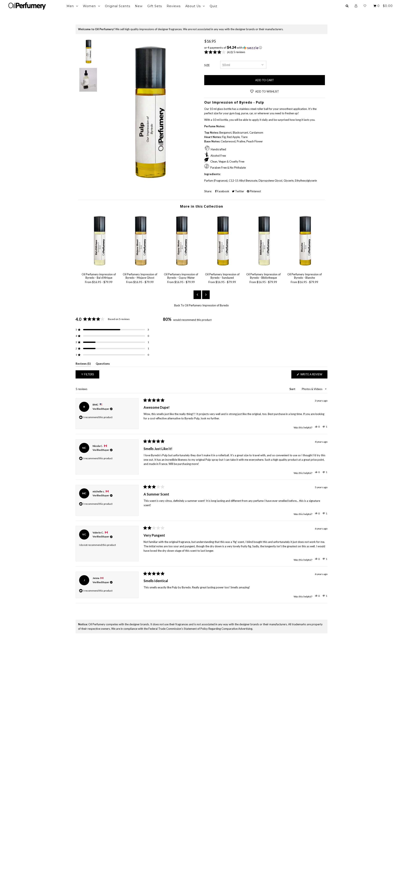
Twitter (239, 191)
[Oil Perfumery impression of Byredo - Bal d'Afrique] (98, 267)
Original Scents (117, 6)
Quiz (213, 6)
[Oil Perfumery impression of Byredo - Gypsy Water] (181, 267)
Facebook (222, 191)
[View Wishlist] (364, 6)
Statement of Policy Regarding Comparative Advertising (218, 628)
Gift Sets (154, 6)
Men (70, 6)
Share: (208, 191)
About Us (193, 6)
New (139, 6)
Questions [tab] (103, 364)
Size (207, 65)
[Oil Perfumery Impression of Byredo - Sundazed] (222, 267)
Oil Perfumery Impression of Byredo (207, 305)
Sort (292, 389)
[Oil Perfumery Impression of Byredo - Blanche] (304, 267)
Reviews (174, 6)
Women (89, 6)
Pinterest (255, 191)
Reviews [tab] (83, 364)
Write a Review (313, 375)
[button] (264, 48)
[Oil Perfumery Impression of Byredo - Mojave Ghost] (140, 267)
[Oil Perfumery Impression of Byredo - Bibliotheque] (263, 267)
